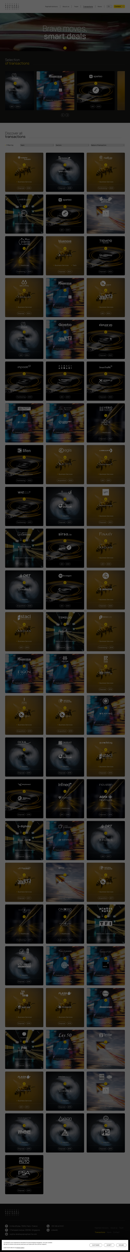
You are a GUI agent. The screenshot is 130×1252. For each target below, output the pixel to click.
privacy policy (20, 1247)
